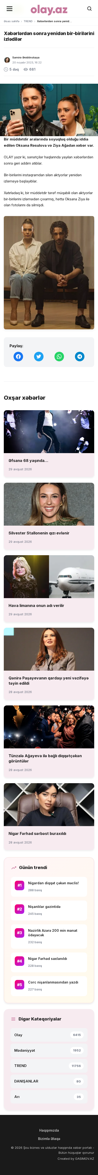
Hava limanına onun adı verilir (36, 605)
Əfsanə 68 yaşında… (28, 460)
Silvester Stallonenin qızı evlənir (39, 533)
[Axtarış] (89, 8)
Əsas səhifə (11, 21)
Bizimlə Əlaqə (49, 1139)
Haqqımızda (49, 1130)
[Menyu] (9, 8)
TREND (28, 21)
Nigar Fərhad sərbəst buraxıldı (37, 833)
